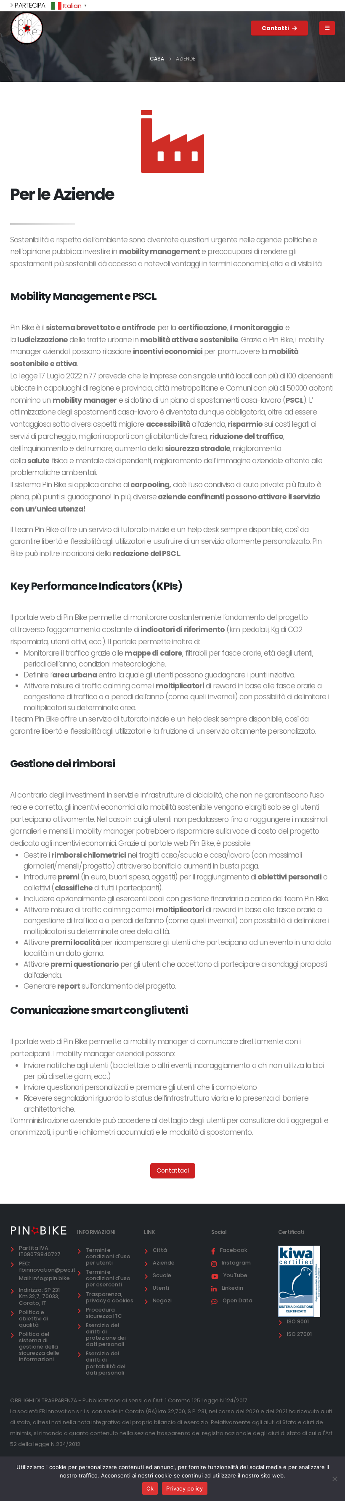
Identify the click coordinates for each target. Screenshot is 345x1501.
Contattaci (173, 1170)
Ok (150, 1488)
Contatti (276, 28)
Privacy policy (184, 1488)
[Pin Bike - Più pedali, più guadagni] (27, 28)
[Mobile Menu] (327, 28)
